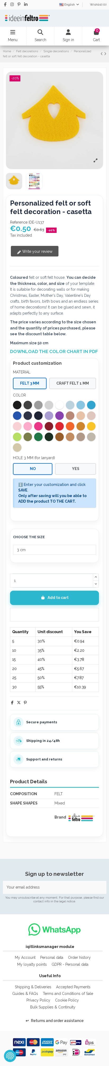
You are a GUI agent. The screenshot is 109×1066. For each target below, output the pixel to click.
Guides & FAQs (25, 993)
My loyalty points (32, 964)
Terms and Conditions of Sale (68, 993)
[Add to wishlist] (54, 614)
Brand (60, 817)
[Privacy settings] (10, 1056)
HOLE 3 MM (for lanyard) (34, 458)
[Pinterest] (25, 702)
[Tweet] (19, 702)
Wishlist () (97, 4)
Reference (19, 222)
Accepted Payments (73, 987)
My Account (25, 957)
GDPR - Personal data (70, 964)
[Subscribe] (100, 887)
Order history (79, 957)
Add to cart (58, 597)
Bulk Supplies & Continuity (52, 1007)
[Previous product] (102, 54)
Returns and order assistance (55, 1021)
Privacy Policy (38, 1000)
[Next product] (105, 54)
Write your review (36, 251)
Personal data (51, 957)
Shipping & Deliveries (33, 987)
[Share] (12, 702)
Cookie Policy (67, 1000)
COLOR (19, 395)
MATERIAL (21, 372)
